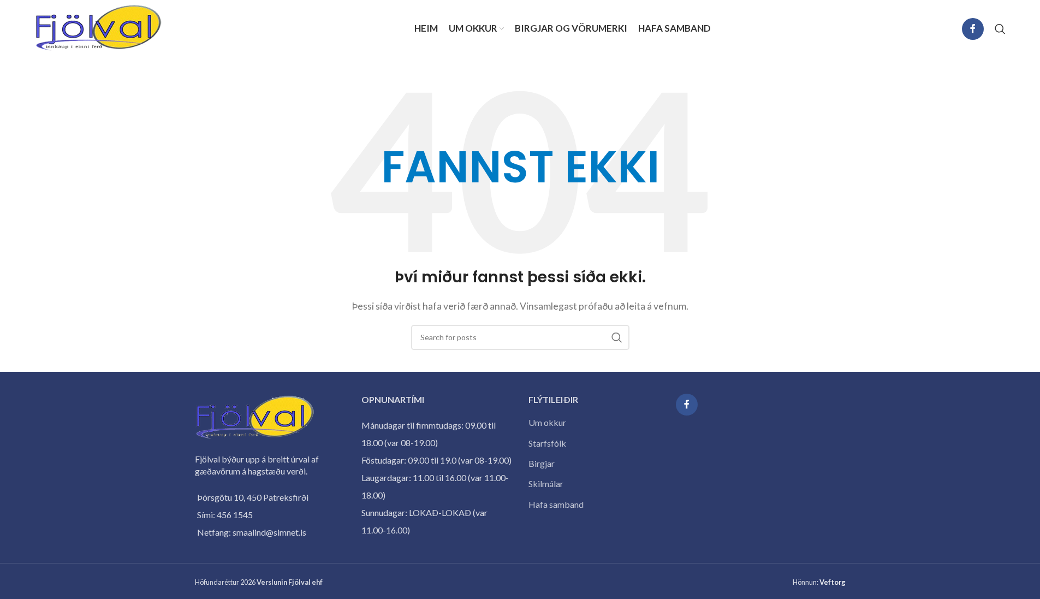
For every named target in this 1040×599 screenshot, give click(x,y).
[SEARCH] (616, 337)
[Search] (1000, 29)
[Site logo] (98, 27)
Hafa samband (556, 504)
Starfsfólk (547, 443)
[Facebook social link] (973, 29)
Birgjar (541, 463)
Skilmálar (545, 483)
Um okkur (547, 422)
